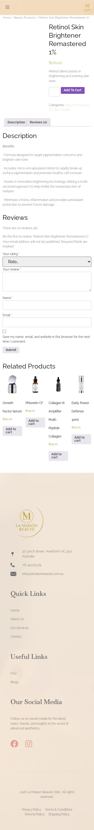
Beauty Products (25, 17)
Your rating (11, 254)
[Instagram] (29, 744)
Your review (12, 269)
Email (7, 315)
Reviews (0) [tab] (38, 122)
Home (7, 17)
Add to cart (72, 90)
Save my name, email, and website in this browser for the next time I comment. (46, 339)
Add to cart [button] (11, 430)
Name (8, 298)
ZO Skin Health (59, 110)
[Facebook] (14, 744)
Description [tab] (16, 122)
